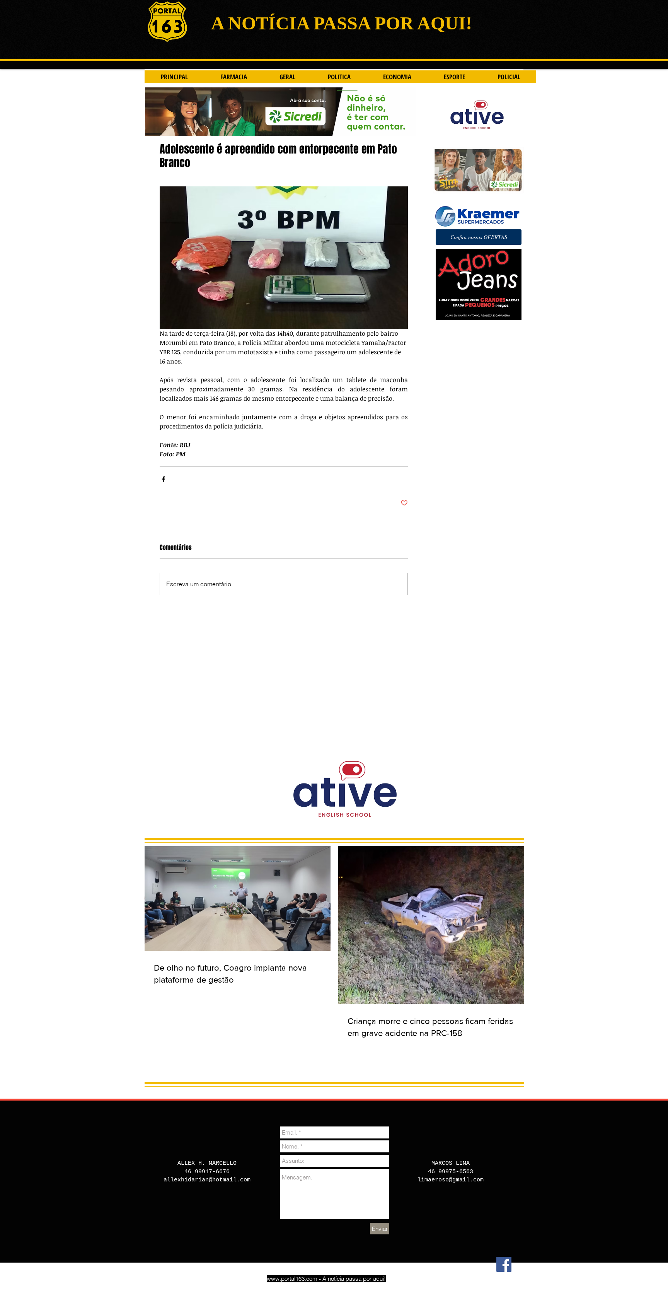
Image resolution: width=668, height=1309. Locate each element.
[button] (478, 237)
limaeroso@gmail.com (451, 1180)
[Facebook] (503, 1264)
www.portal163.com (292, 1278)
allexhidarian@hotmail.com (207, 1180)
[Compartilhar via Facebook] (163, 479)
